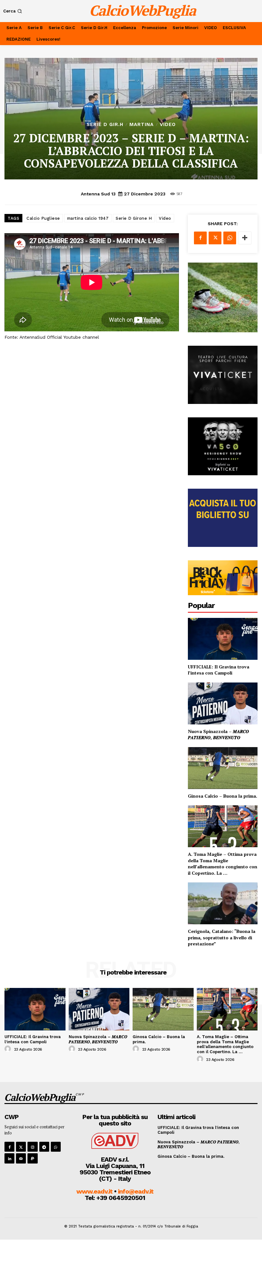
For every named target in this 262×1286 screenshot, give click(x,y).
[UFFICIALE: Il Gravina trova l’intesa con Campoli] (223, 639)
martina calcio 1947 (88, 218)
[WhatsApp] (229, 238)
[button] (13, 11)
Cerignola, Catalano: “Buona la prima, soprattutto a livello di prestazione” (221, 937)
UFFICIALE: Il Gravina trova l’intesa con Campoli (218, 670)
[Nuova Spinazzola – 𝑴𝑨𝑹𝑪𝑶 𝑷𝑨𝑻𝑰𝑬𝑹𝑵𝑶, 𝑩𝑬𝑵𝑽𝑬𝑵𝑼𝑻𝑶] (223, 703)
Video (168, 124)
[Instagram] (32, 1147)
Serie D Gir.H (105, 124)
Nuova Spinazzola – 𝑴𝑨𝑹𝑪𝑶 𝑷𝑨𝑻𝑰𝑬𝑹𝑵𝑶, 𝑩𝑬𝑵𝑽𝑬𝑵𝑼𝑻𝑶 (218, 734)
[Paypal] (32, 1158)
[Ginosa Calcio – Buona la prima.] (223, 768)
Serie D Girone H (134, 218)
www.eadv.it (94, 1191)
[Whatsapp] (56, 1147)
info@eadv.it (135, 1191)
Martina (141, 124)
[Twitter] (215, 238)
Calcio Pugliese (43, 218)
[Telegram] (44, 1147)
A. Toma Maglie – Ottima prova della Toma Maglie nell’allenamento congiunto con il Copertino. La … (222, 863)
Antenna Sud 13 (98, 193)
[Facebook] (200, 238)
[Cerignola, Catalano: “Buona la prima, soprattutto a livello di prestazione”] (223, 903)
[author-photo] (8, 1049)
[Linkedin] (9, 1158)
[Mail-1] (21, 1158)
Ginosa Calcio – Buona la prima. (222, 796)
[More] (244, 238)
